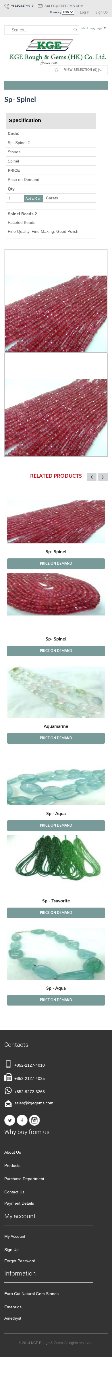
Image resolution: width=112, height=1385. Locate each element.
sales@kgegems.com (64, 5)
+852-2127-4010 (29, 1065)
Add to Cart (33, 198)
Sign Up (101, 12)
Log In (85, 12)
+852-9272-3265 (29, 1091)
